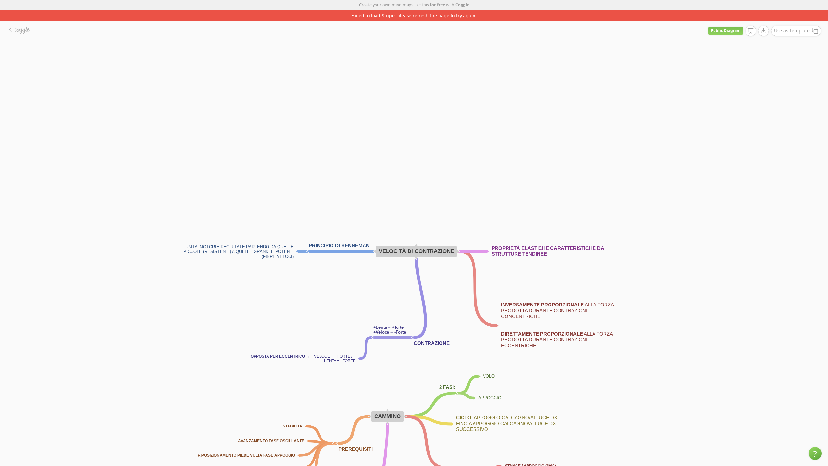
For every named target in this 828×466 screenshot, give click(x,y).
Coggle (462, 4)
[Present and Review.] (751, 31)
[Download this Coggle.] (763, 31)
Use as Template (792, 31)
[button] (815, 453)
